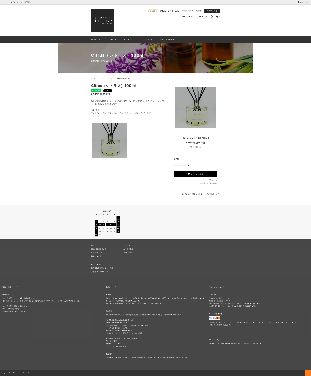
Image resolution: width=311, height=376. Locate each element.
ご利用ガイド (147, 39)
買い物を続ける (212, 194)
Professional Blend (123, 78)
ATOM (98, 264)
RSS (92, 264)
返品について (213, 180)
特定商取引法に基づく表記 (208, 183)
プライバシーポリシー (99, 272)
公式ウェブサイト (167, 39)
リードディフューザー (106, 78)
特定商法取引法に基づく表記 (102, 268)
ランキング (95, 39)
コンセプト (112, 39)
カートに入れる (197, 174)
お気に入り (196, 147)
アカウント (304, 2)
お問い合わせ (212, 11)
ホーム (93, 78)
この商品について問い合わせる (192, 194)
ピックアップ (129, 39)
